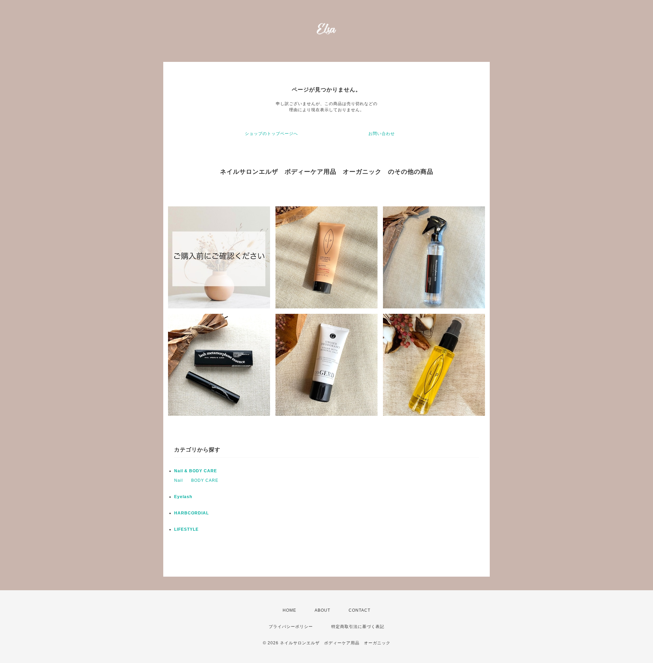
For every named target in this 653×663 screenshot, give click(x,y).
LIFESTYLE (186, 529)
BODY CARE (204, 480)
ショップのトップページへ (271, 133)
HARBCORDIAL (191, 513)
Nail (178, 480)
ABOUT (322, 610)
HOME (289, 610)
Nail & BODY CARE (195, 471)
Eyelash (183, 496)
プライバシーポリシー (291, 626)
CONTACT (359, 610)
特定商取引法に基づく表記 (357, 626)
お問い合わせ (381, 133)
